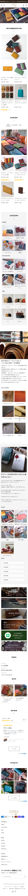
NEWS (2, 840)
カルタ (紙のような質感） (20, 419)
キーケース (20, 271)
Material (3, 846)
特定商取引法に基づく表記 (19, 888)
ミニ (8, 321)
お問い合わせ (4, 864)
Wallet (2, 824)
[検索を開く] (4, 5)
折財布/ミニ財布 (20, 238)
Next (27, 695)
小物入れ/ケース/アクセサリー (20, 287)
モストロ (20, 435)
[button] (23, 719)
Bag (2, 830)
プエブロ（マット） (8, 403)
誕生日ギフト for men (7, 524)
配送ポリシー (4, 859)
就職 (7, 539)
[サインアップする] (24, 876)
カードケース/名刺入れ (8, 271)
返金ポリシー (16, 886)
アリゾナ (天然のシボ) (8, 435)
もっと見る (14, 748)
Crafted (3, 843)
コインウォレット (8, 238)
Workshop (3, 848)
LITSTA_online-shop (11, 884)
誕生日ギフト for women (20, 524)
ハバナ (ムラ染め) (8, 418)
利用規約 (22, 886)
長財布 (20, 252)
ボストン (20, 321)
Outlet (2, 832)
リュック (8, 307)
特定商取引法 (4, 856)
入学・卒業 (20, 539)
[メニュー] (1, 5)
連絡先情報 (11, 888)
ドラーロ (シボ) (20, 403)
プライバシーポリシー (6, 861)
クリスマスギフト (7, 555)
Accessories (4, 827)
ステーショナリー (8, 287)
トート (20, 307)
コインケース (8, 252)
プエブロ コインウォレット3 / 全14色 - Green (16, 740)
